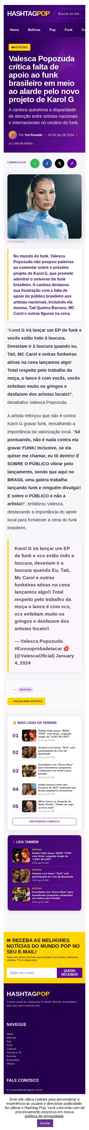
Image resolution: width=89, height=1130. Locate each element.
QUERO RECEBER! (69, 972)
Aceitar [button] (45, 1123)
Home (14, 30)
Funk (68, 30)
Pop (52, 30)
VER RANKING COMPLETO (44, 821)
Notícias (34, 30)
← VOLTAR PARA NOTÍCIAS (26, 701)
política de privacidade (44, 1116)
